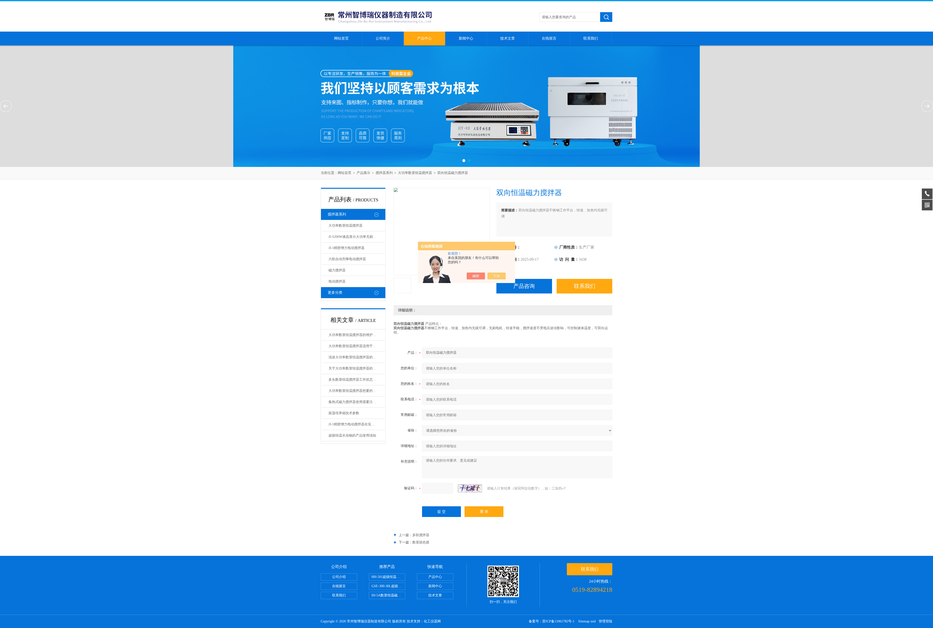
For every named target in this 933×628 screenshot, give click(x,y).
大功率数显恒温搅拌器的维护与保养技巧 (356, 335)
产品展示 (363, 173)
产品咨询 (524, 286)
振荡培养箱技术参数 (343, 413)
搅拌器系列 (384, 173)
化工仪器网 (432, 621)
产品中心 (424, 38)
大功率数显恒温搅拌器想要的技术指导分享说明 (356, 391)
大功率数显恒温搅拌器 (415, 173)
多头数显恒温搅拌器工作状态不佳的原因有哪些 (356, 379)
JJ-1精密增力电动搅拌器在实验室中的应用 (356, 424)
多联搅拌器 (420, 535)
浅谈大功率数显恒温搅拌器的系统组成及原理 (356, 357)
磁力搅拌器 (337, 270)
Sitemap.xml (587, 621)
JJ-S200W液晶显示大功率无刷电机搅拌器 (356, 237)
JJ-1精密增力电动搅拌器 (346, 248)
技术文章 (507, 38)
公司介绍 (339, 577)
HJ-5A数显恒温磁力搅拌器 (388, 595)
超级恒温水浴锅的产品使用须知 (352, 435)
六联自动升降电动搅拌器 (347, 259)
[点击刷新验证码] (470, 488)
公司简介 (383, 38)
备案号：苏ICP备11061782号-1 (552, 621)
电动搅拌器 (337, 281)
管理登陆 (605, 621)
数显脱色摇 (420, 542)
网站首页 (341, 38)
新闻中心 (466, 38)
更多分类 (335, 292)
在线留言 (549, 38)
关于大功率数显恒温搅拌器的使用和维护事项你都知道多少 (356, 368)
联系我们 (590, 38)
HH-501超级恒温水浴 (387, 577)
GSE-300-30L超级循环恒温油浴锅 (388, 586)
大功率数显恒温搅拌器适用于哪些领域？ (356, 346)
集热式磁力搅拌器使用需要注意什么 (355, 402)
